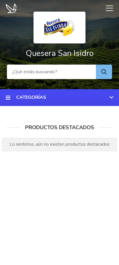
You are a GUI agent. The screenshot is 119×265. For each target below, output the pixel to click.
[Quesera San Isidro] (59, 27)
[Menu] (107, 8)
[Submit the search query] (104, 72)
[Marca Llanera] (11, 8)
